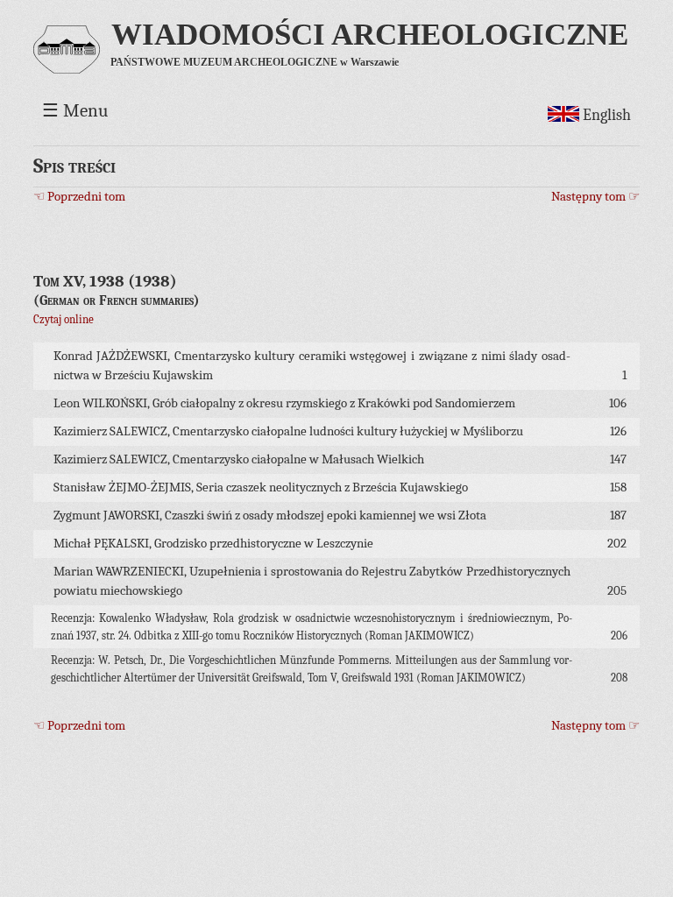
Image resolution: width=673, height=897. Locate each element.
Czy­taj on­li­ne (63, 319)
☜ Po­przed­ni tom (79, 196)
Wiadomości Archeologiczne (369, 34)
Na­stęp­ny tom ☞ (595, 196)
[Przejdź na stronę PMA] (66, 63)
